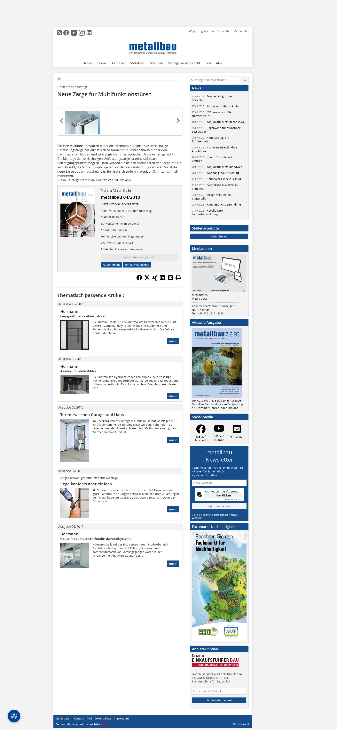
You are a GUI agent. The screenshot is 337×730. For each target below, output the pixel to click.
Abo (219, 63)
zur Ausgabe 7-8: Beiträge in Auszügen (217, 400)
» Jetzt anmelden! (219, 506)
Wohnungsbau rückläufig (215, 173)
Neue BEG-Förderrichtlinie (216, 204)
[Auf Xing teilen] (155, 279)
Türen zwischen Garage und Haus (92, 414)
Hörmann (69, 311)
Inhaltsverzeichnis (137, 265)
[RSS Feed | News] (59, 33)
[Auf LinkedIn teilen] (163, 279)
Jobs (208, 63)
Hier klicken (223, 495)
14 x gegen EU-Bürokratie (215, 106)
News (88, 63)
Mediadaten (241, 31)
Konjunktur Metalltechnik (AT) (218, 122)
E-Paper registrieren (201, 31)
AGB (89, 718)
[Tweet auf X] (147, 279)
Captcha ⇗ (233, 499)
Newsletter (224, 31)
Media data (199, 298)
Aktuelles (119, 63)
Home (102, 63)
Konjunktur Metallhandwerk (217, 167)
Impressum (121, 718)
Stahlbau (156, 63)
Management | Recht (184, 63)
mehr (173, 341)
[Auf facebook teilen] (139, 279)
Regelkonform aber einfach (86, 483)
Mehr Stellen (219, 236)
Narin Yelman (201, 310)
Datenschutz (103, 718)
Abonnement (111, 265)
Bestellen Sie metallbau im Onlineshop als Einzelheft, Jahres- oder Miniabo (217, 406)
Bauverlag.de (241, 724)
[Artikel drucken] (178, 277)
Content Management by (72, 724)
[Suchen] (244, 80)
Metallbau (137, 63)
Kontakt (79, 718)
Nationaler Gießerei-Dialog (216, 179)
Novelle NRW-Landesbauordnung (208, 212)
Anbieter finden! (221, 700)
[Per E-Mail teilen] (170, 277)
